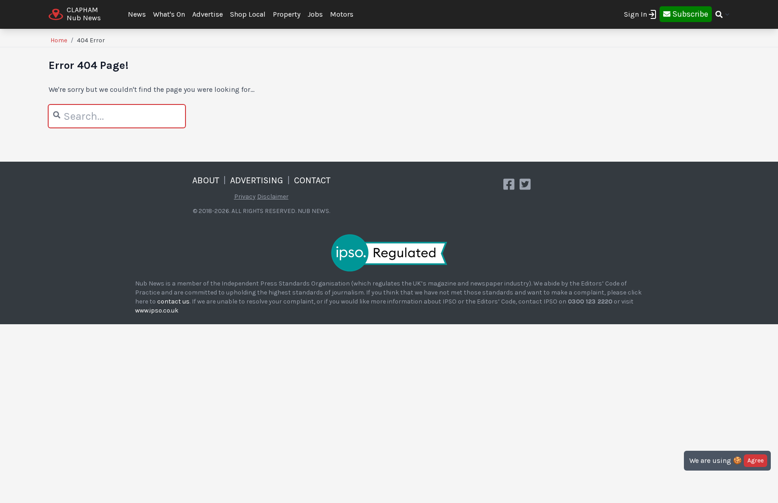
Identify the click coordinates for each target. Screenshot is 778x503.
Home (58, 40)
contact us (173, 301)
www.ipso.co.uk (156, 310)
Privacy (245, 196)
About (205, 180)
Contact (312, 180)
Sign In (635, 14)
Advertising (256, 180)
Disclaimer (273, 196)
